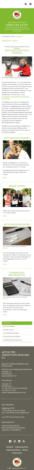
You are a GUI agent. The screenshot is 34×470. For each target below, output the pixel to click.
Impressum (9, 447)
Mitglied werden (9, 326)
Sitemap (25, 450)
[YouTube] (19, 441)
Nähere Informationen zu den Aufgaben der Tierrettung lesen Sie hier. (15, 97)
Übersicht (6, 323)
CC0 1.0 (5, 248)
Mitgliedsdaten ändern (11, 333)
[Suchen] (26, 4)
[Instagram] (15, 441)
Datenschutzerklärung (13, 450)
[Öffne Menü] (31, 4)
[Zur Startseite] (17, 462)
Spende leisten (8, 330)
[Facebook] (10, 441)
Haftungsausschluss (21, 447)
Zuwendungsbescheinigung (12, 340)
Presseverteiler (17, 453)
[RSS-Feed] (24, 441)
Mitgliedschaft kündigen (11, 336)
